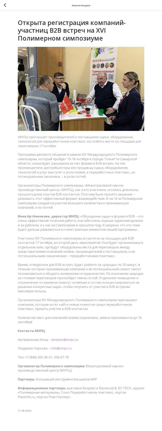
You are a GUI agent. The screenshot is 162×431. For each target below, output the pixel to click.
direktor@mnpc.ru (64, 340)
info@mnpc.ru (61, 348)
